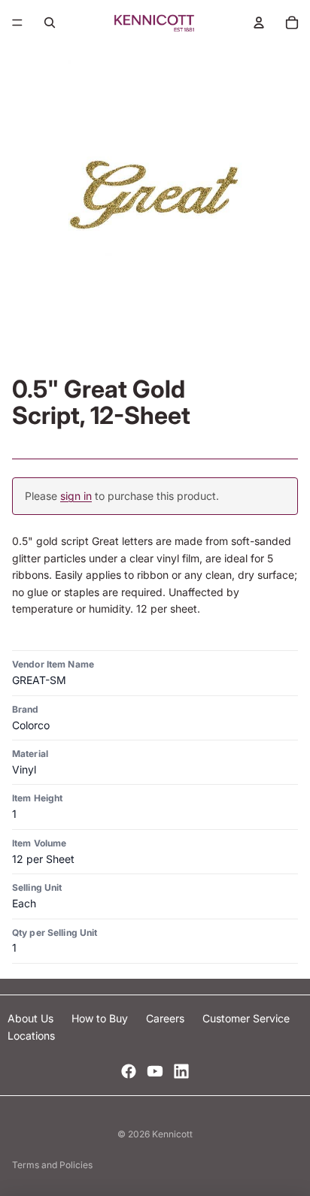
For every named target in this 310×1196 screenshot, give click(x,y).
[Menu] (17, 22)
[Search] (49, 22)
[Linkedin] (181, 1071)
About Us (32, 1018)
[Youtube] (155, 1071)
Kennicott (172, 1134)
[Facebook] (129, 1071)
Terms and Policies (52, 1164)
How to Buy (101, 1018)
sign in (76, 495)
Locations (31, 1035)
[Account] (258, 22)
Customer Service (246, 1018)
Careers (166, 1018)
